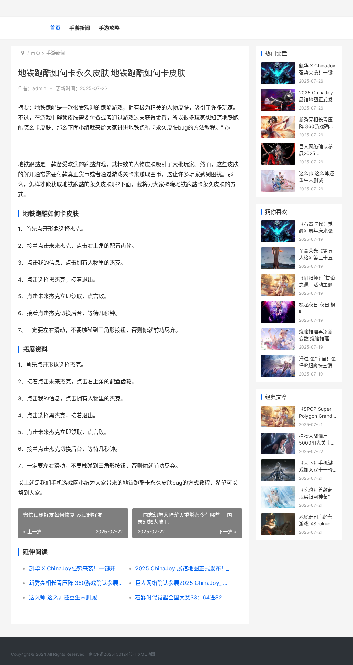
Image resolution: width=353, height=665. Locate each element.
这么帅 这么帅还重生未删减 (63, 597)
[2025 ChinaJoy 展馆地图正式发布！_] (278, 93)
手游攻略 (109, 28)
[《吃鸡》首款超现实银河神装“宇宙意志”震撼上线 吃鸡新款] (278, 491)
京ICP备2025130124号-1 (113, 654)
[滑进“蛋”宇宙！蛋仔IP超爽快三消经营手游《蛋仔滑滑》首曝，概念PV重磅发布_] (278, 359)
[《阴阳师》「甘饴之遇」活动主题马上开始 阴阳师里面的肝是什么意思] (278, 279)
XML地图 (146, 654)
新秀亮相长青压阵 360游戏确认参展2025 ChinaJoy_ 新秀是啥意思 (77, 582)
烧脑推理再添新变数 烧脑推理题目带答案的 (316, 338)
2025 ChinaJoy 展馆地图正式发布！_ (182, 568)
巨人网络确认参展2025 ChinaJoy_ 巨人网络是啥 (183, 582)
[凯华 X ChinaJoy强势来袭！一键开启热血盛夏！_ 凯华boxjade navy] (278, 66)
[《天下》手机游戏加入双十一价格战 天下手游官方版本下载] (278, 464)
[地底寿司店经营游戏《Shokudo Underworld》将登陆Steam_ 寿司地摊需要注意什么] (278, 518)
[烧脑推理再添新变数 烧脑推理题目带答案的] (278, 332)
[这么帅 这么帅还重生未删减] (278, 174)
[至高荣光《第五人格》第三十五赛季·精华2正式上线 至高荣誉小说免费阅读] (278, 252)
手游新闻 (79, 28)
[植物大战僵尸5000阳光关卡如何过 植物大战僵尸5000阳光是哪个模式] (278, 437)
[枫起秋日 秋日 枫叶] (278, 305)
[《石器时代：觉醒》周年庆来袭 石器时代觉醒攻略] (278, 225)
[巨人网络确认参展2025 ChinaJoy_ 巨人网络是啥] (278, 147)
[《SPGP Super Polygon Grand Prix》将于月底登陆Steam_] (278, 410)
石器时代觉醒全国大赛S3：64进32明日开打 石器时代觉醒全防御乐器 (183, 597)
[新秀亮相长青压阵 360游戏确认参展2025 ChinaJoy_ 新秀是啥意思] (278, 120)
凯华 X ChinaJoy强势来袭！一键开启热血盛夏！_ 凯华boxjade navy (77, 568)
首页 (55, 28)
